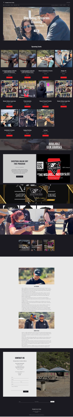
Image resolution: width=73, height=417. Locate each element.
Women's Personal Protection (46, 101)
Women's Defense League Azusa (9, 101)
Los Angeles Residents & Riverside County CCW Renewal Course (27, 71)
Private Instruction (27, 101)
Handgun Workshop (27, 130)
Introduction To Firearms (9, 130)
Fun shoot (46, 130)
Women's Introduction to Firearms (45, 70)
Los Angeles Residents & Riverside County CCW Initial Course (9, 71)
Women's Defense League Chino (63, 101)
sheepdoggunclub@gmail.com (19, 371)
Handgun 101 (63, 70)
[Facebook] (65, 5)
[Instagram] (19, 374)
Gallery (21, 220)
